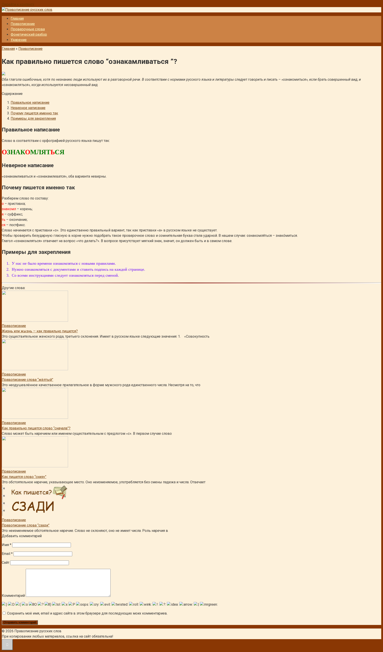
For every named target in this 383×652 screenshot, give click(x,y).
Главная (17, 18)
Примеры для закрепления (33, 118)
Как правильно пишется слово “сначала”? (36, 428)
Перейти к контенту (18, 4)
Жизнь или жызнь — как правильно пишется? (40, 331)
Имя (6, 545)
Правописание (23, 24)
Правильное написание (30, 102)
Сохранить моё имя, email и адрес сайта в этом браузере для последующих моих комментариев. (87, 613)
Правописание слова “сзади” (25, 525)
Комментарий (13, 595)
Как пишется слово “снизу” (24, 477)
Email (7, 554)
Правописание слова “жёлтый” (27, 380)
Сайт (5, 562)
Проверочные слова (28, 29)
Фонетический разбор (29, 34)
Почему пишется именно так (34, 113)
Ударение (19, 40)
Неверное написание (28, 108)
